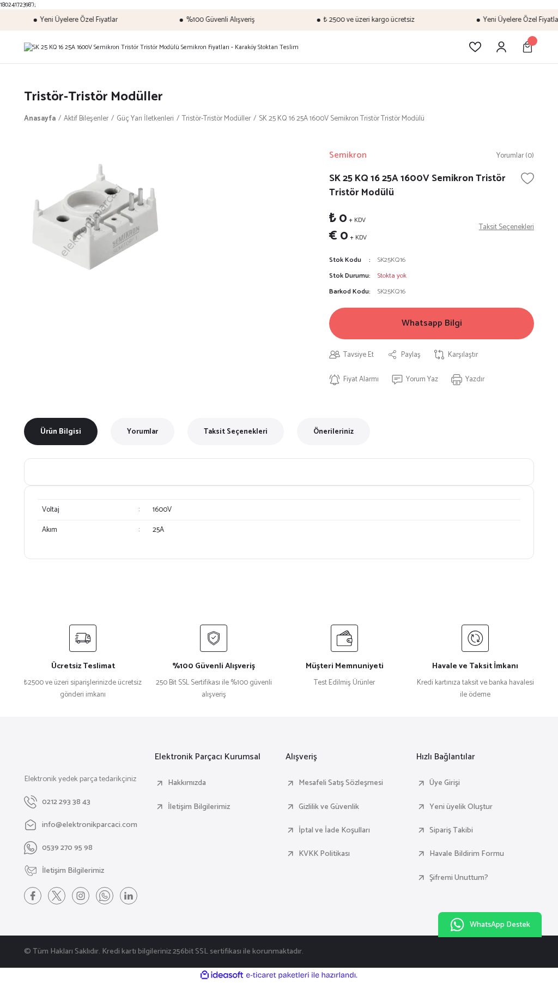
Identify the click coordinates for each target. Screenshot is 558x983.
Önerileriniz (333, 431)
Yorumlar (142, 431)
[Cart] (527, 46)
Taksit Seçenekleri (236, 431)
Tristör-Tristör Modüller (93, 96)
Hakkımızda (187, 783)
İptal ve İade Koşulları (334, 830)
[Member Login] (501, 46)
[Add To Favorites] (527, 178)
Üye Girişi (444, 783)
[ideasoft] (222, 975)
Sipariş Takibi (451, 830)
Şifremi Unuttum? (458, 878)
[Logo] (161, 47)
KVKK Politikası (324, 854)
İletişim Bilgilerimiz (199, 807)
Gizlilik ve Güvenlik (329, 807)
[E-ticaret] (278, 975)
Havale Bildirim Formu (466, 854)
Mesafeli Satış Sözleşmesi (341, 783)
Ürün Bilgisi (60, 431)
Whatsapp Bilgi (432, 323)
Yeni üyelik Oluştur (461, 807)
